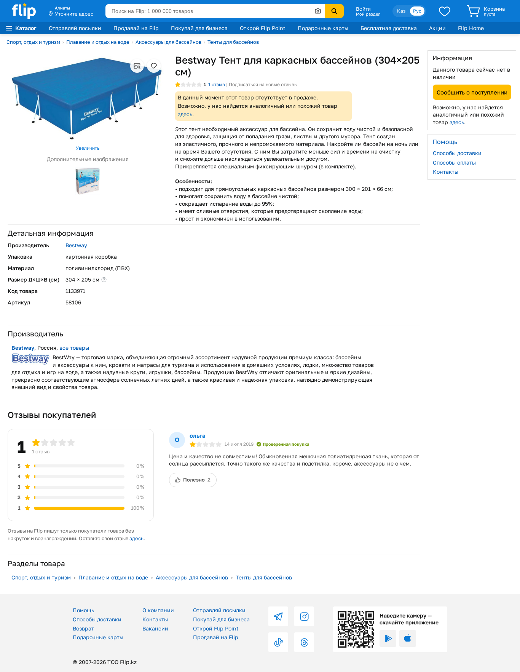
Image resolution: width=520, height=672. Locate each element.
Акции (437, 28)
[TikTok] (278, 642)
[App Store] (407, 638)
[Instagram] (304, 616)
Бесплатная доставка (388, 28)
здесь (185, 114)
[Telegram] (278, 616)
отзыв (216, 84)
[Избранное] (444, 11)
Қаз (401, 11)
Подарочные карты (323, 28)
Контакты (445, 171)
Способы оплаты (454, 162)
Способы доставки (457, 153)
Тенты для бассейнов (233, 42)
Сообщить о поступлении (472, 91)
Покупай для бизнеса (199, 28)
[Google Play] (388, 638)
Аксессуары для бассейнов (168, 42)
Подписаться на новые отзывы (263, 84)
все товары (74, 347)
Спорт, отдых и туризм (33, 42)
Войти (363, 8)
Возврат (83, 628)
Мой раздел (368, 14)
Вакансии (155, 628)
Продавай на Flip (136, 28)
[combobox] (215, 11)
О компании (158, 610)
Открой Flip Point (263, 28)
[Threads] (304, 642)
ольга (198, 435)
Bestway (76, 245)
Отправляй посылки (75, 28)
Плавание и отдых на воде (97, 42)
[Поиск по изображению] (318, 11)
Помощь (83, 610)
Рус (417, 11)
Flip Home (471, 28)
